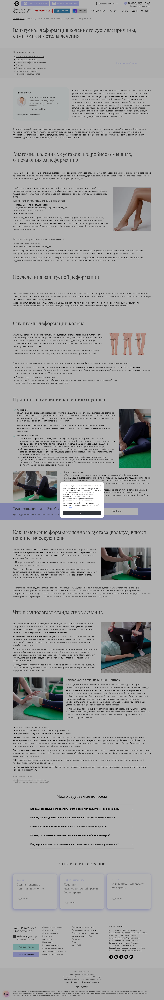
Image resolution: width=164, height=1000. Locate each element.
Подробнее (67, 507)
